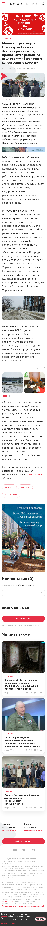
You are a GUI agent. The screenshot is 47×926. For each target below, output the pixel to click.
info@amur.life (9, 830)
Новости (6, 39)
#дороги (9, 487)
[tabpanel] (13, 382)
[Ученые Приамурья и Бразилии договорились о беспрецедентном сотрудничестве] (41, 807)
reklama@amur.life (33, 830)
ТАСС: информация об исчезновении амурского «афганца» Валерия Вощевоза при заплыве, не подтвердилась (22, 742)
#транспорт (11, 495)
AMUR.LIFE (35, 474)
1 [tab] (5, 396)
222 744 (9, 827)
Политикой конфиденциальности (14, 923)
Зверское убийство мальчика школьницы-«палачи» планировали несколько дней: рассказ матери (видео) (21, 684)
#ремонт (25, 487)
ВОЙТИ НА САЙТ (23, 841)
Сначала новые (9, 585)
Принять (40, 919)
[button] (33, 850)
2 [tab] (9, 396)
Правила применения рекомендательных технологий (23, 906)
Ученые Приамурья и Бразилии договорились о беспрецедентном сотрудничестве (21, 799)
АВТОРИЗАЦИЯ (23, 619)
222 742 (31, 827)
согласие (4, 916)
